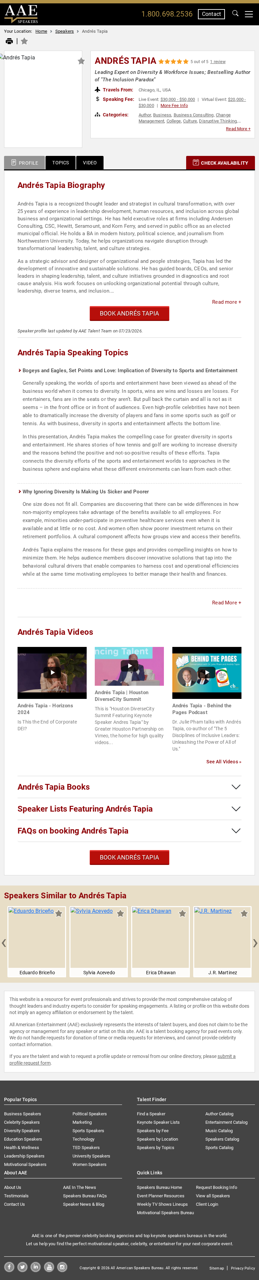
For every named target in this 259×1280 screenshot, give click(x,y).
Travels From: (117, 89)
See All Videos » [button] (223, 761)
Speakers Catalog (222, 1139)
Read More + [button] (238, 128)
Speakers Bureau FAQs (85, 1195)
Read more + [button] (226, 302)
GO (235, 14)
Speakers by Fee (153, 1130)
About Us (12, 1187)
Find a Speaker (151, 1113)
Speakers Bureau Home (159, 1187)
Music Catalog (219, 1130)
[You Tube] (49, 1270)
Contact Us (14, 1204)
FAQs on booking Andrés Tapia (73, 831)
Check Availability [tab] (224, 163)
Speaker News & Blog (83, 1204)
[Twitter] (22, 1270)
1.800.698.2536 (167, 14)
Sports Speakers (88, 1130)
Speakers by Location (157, 1139)
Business (162, 114)
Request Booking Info (216, 1187)
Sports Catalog (219, 1147)
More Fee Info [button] (174, 105)
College (174, 121)
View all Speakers (213, 1195)
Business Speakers (22, 1113)
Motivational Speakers (25, 1164)
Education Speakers (23, 1139)
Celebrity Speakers (22, 1122)
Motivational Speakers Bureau (165, 1212)
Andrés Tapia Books (54, 787)
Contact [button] (211, 14)
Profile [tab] (28, 163)
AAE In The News (79, 1187)
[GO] (235, 14)
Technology (83, 1139)
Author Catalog (219, 1113)
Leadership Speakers (24, 1156)
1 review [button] (217, 61)
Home (41, 31)
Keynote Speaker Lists (158, 1122)
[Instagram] (62, 1270)
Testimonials (16, 1195)
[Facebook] (9, 1270)
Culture (190, 121)
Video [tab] (90, 162)
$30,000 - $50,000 (178, 99)
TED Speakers (86, 1147)
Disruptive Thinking (218, 121)
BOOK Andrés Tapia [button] (129, 313)
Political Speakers (90, 1113)
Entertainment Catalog (226, 1122)
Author (145, 114)
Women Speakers (90, 1164)
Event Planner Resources (160, 1195)
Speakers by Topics (155, 1147)
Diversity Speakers (22, 1130)
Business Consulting (194, 114)
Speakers (64, 31)
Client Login (207, 1204)
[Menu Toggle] (248, 14)
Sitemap (216, 1268)
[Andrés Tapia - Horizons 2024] (52, 672)
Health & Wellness (21, 1147)
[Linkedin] (35, 1270)
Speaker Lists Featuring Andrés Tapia (85, 809)
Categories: (115, 114)
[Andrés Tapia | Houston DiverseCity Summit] (129, 666)
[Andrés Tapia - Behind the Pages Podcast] (206, 672)
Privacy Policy (243, 1268)
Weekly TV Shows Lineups (162, 1204)
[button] (4, 942)
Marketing (82, 1122)
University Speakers (91, 1156)
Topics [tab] (60, 162)
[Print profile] (9, 41)
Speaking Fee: (118, 99)
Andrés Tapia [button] (125, 61)
